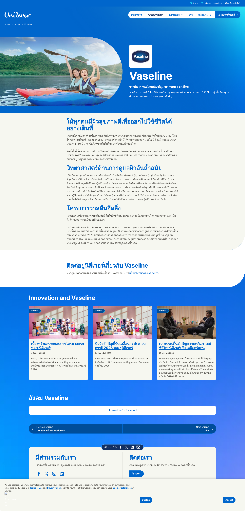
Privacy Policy (54, 488)
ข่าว (191, 14)
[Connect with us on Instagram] (54, 474)
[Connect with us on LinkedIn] (62, 474)
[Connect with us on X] (46, 474)
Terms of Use (36, 488)
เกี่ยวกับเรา (136, 14)
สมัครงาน (206, 15)
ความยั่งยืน (174, 14)
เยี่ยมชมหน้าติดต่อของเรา (143, 273)
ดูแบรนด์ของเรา (155, 14)
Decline (146, 500)
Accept (229, 500)
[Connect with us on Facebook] (39, 474)
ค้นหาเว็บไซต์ (228, 14)
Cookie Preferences (122, 488)
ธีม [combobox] (194, 3)
